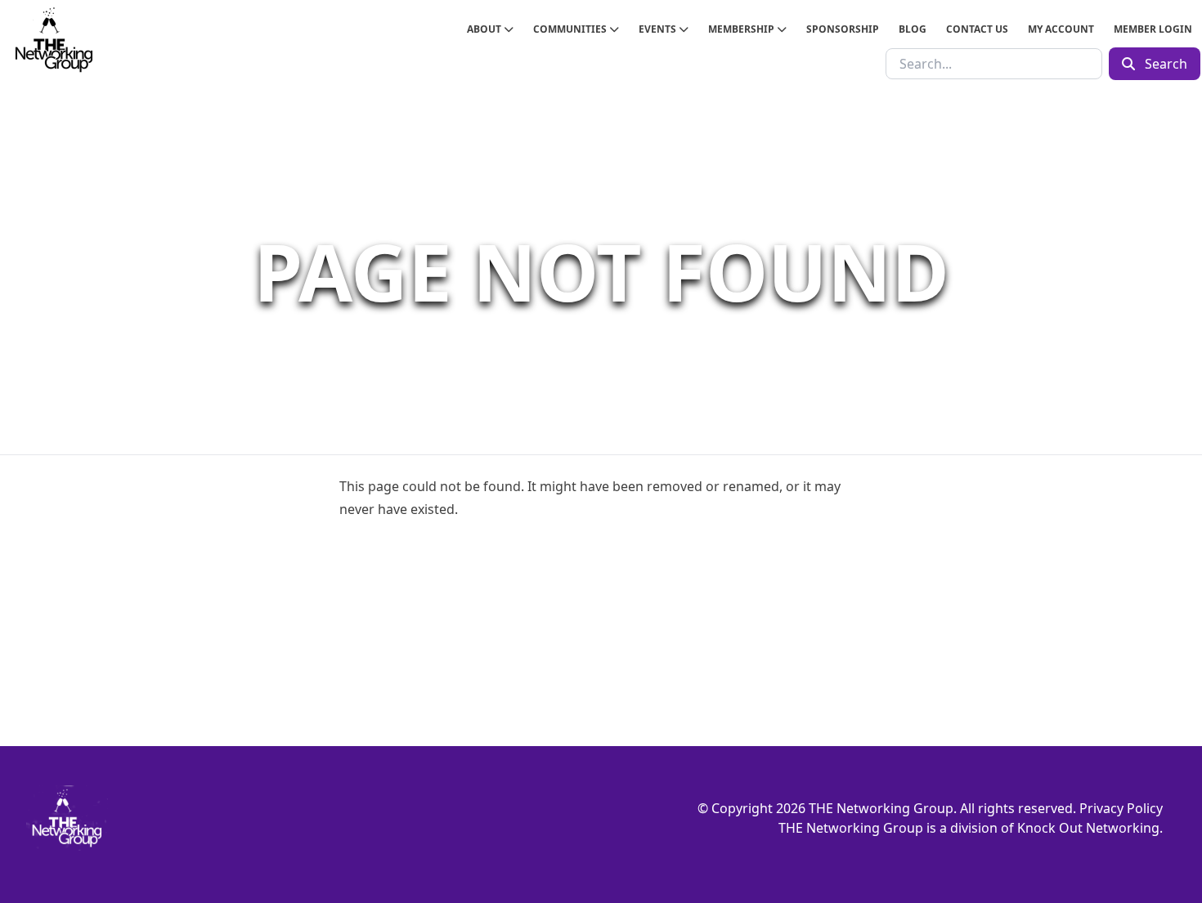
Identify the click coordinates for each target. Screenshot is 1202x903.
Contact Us (977, 29)
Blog (912, 29)
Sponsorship (842, 29)
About (485, 29)
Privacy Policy (1121, 808)
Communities (571, 29)
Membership (742, 29)
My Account (1061, 29)
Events (659, 29)
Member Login (1153, 29)
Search (1164, 64)
